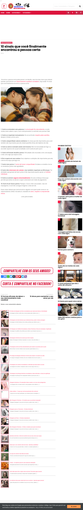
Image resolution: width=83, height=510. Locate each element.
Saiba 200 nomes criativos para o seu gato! (70, 318)
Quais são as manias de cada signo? (68, 266)
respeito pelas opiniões (42, 135)
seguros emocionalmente (21, 178)
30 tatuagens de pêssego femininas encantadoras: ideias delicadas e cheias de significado (30, 373)
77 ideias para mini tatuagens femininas (68, 215)
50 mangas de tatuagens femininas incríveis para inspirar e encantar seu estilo (27, 355)
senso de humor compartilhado (25, 164)
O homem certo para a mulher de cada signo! (70, 197)
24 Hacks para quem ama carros (70, 301)
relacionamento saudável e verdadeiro (27, 81)
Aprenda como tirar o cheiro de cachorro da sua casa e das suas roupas (26, 435)
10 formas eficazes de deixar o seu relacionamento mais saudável (12, 298)
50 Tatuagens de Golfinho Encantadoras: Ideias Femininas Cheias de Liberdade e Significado (30, 329)
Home (2, 13)
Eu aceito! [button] (74, 506)
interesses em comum (16, 170)
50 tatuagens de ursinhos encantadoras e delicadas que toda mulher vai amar (27, 364)
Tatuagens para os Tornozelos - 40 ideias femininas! (21, 409)
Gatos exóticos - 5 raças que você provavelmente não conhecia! (24, 391)
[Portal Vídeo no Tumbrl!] (72, 13)
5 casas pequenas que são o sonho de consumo (68, 284)
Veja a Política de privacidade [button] (44, 507)
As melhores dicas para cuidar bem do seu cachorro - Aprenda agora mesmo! (27, 480)
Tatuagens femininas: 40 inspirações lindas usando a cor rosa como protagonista (28, 382)
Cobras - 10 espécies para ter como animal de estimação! (22, 462)
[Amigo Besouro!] (76, 13)
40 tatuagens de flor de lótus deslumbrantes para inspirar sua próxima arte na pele (28, 346)
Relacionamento (7, 43)
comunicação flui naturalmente (35, 129)
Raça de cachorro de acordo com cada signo (70, 179)
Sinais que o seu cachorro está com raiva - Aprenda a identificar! (24, 444)
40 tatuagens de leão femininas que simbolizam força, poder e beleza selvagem (27, 320)
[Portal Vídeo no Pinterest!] (68, 13)
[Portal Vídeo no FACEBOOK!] (81, 13)
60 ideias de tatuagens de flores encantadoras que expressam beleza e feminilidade (28, 311)
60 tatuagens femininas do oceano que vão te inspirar (22, 337)
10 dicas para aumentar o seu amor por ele (41, 297)
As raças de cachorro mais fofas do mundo (19, 453)
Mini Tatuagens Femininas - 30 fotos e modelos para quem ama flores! (25, 427)
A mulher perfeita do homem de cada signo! (69, 162)
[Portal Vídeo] (16, 9)
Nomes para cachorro (66, 250)
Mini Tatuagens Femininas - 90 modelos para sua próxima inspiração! (25, 400)
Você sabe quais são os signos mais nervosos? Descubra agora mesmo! (26, 471)
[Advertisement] (41, 27)
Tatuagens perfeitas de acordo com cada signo (69, 233)
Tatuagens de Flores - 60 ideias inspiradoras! (20, 418)
